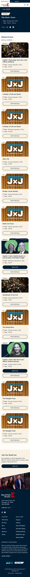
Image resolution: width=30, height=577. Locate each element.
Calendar (18, 522)
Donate (3, 534)
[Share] (7, 27)
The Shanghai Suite (9, 398)
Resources (4, 531)
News (3, 525)
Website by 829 (18, 573)
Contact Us (5, 507)
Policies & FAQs (20, 537)
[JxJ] (10, 563)
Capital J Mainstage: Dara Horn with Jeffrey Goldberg (15, 61)
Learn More (5, 556)
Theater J (17, 1)
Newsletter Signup (20, 528)
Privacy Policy (11, 573)
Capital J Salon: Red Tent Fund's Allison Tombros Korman (13, 360)
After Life (6, 159)
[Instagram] (2, 512)
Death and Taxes (8, 224)
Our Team (4, 522)
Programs (18, 519)
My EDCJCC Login (20, 534)
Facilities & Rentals (20, 531)
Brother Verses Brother (10, 191)
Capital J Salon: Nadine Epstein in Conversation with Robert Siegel (14, 257)
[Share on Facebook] (13, 27)
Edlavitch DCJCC (5, 1)
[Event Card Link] (15, 50)
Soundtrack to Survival (10, 295)
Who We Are (5, 519)
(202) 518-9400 (5, 504)
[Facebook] (5, 512)
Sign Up (15, 466)
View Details (15, 71)
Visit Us (4, 528)
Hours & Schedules (20, 525)
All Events (6, 9)
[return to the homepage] (8, 495)
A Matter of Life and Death (12, 94)
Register (15, 267)
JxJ (11, 1)
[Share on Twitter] (10, 27)
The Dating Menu (8, 327)
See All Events (6, 40)
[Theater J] (19, 563)
